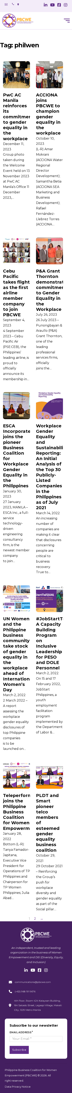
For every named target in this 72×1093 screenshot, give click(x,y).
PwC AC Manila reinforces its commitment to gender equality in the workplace (18, 116)
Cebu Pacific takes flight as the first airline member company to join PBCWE (16, 292)
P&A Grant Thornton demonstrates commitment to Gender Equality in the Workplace (52, 290)
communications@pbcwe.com (33, 981)
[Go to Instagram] (65, 5)
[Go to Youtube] (52, 5)
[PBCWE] (17, 20)
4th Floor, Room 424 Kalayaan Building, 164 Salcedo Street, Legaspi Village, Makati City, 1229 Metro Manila (38, 1005)
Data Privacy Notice (18, 1086)
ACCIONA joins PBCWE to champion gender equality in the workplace (48, 114)
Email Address (20, 1032)
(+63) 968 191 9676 (25, 991)
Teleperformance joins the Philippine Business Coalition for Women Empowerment (23, 812)
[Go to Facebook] (59, 5)
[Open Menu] (67, 20)
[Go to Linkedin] (45, 5)
